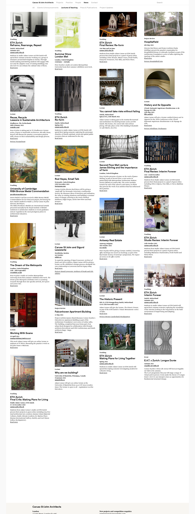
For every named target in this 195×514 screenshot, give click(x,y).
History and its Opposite (157, 105)
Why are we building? (66, 373)
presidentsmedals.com (18, 194)
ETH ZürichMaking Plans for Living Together (117, 357)
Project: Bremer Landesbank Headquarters (115, 317)
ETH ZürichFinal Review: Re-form (112, 44)
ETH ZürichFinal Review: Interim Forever (160, 170)
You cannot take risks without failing (120, 111)
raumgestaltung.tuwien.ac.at (20, 338)
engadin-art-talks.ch (151, 366)
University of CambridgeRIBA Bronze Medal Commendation (29, 190)
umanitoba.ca (60, 380)
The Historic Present (111, 299)
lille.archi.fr (148, 114)
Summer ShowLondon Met (63, 55)
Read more (14, 68)
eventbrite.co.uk (16, 272)
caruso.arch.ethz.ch (17, 52)
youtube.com (14, 127)
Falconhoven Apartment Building (73, 312)
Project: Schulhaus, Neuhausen (155, 128)
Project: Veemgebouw (17, 141)
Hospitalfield (151, 42)
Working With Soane (21, 333)
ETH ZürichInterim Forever (152, 294)
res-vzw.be (103, 248)
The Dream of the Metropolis (26, 265)
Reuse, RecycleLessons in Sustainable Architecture (30, 119)
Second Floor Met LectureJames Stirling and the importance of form (118, 168)
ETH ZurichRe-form (61, 118)
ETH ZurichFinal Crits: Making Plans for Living (29, 398)
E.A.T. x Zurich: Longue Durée (160, 360)
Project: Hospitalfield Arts (153, 61)
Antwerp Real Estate (111, 240)
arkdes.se (58, 257)
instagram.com (60, 186)
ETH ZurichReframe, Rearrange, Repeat (25, 44)
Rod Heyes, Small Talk (67, 179)
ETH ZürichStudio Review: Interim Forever (161, 239)
